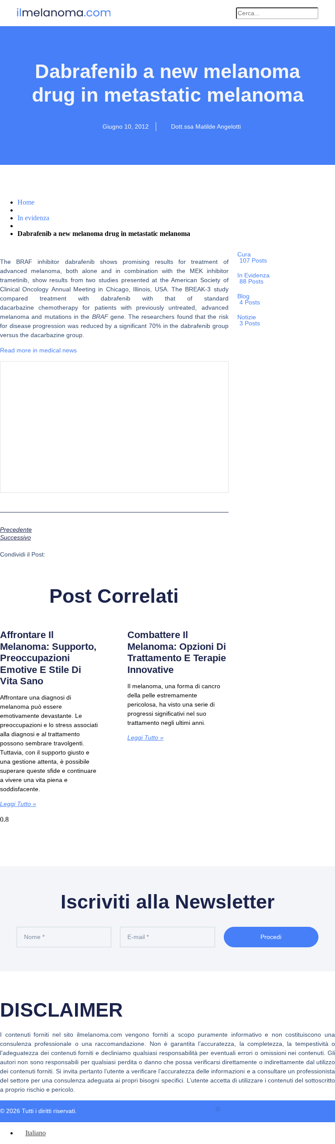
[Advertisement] (114, 427)
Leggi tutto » (18, 803)
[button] (224, 13)
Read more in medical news (38, 350)
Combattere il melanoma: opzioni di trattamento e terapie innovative (176, 652)
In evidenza (33, 218)
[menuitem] (31, 1133)
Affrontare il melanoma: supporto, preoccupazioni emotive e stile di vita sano (48, 657)
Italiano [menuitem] (35, 1133)
